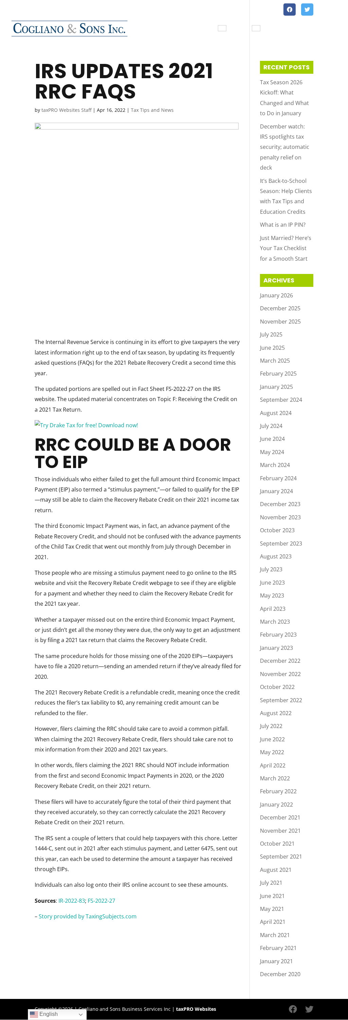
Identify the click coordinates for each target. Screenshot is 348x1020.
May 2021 (272, 909)
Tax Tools (239, 29)
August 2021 (276, 870)
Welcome (163, 29)
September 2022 (281, 700)
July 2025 (271, 334)
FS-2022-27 (101, 900)
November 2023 (280, 517)
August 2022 (276, 713)
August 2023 (276, 556)
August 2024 (276, 413)
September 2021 (281, 856)
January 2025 (276, 387)
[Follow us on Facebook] (289, 9)
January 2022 (276, 804)
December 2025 (280, 308)
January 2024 (276, 491)
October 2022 (277, 687)
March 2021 (275, 935)
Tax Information (197, 29)
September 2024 (281, 399)
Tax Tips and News (317, 29)
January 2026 (276, 295)
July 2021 (271, 882)
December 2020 (280, 974)
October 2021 (277, 843)
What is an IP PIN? (283, 224)
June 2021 (272, 896)
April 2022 (272, 765)
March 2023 (275, 621)
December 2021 (280, 817)
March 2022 (275, 778)
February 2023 (278, 634)
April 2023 (272, 608)
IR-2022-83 (71, 900)
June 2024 (272, 439)
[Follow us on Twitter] (307, 9)
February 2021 (278, 948)
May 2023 (272, 595)
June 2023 (272, 582)
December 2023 (280, 504)
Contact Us (275, 29)
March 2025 (275, 360)
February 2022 (278, 791)
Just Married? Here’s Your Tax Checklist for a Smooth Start (285, 248)
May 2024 (272, 452)
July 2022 (271, 726)
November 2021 (280, 830)
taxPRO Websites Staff (66, 110)
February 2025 (278, 373)
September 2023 (281, 543)
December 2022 (280, 660)
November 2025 (280, 321)
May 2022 (272, 752)
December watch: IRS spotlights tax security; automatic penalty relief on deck (284, 147)
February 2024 (278, 478)
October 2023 (277, 530)
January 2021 (276, 961)
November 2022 (280, 674)
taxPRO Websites (196, 1009)
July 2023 (271, 569)
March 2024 (275, 465)
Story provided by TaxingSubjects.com (88, 916)
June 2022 (272, 739)
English (48, 1014)
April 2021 (272, 922)
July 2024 (271, 426)
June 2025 (272, 347)
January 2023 (276, 648)
